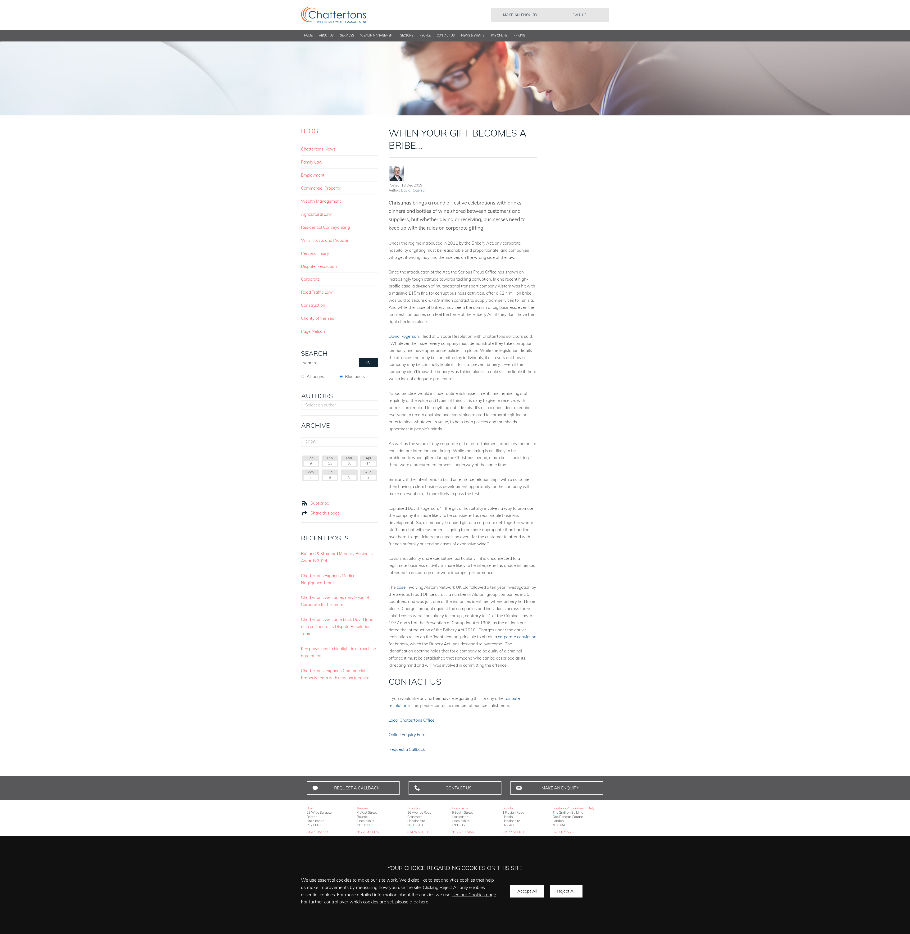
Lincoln (507, 808)
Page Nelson (313, 331)
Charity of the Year (318, 318)
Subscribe (319, 503)
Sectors (406, 35)
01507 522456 (463, 832)
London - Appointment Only (573, 808)
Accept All (527, 890)
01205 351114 (317, 832)
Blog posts (355, 376)
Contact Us (446, 35)
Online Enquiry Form (408, 734)
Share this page (325, 512)
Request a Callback (407, 749)
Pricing (519, 35)
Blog (309, 131)
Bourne (362, 808)
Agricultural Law (316, 214)
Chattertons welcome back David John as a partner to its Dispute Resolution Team (337, 626)
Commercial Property (321, 188)
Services (347, 35)
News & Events (473, 35)
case (401, 587)
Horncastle (460, 808)
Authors (317, 396)
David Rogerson (413, 190)
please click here (411, 902)
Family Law (311, 161)
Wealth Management (377, 35)
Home (308, 35)
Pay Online (499, 35)
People (425, 35)
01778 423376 (368, 832)
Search (314, 353)
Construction (313, 305)
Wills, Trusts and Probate (324, 240)
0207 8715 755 (564, 832)
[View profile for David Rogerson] (396, 173)
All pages (315, 376)
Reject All (566, 890)
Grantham (415, 808)
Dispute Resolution (319, 266)
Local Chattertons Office (412, 720)
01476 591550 (418, 832)
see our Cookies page (474, 895)
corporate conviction (517, 636)
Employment (312, 175)
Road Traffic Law (317, 292)
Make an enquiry (520, 15)
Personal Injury (315, 253)
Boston (312, 808)
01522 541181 (513, 832)
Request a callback (356, 787)
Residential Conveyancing (325, 227)
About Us (326, 35)
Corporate (310, 279)
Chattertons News (318, 148)
